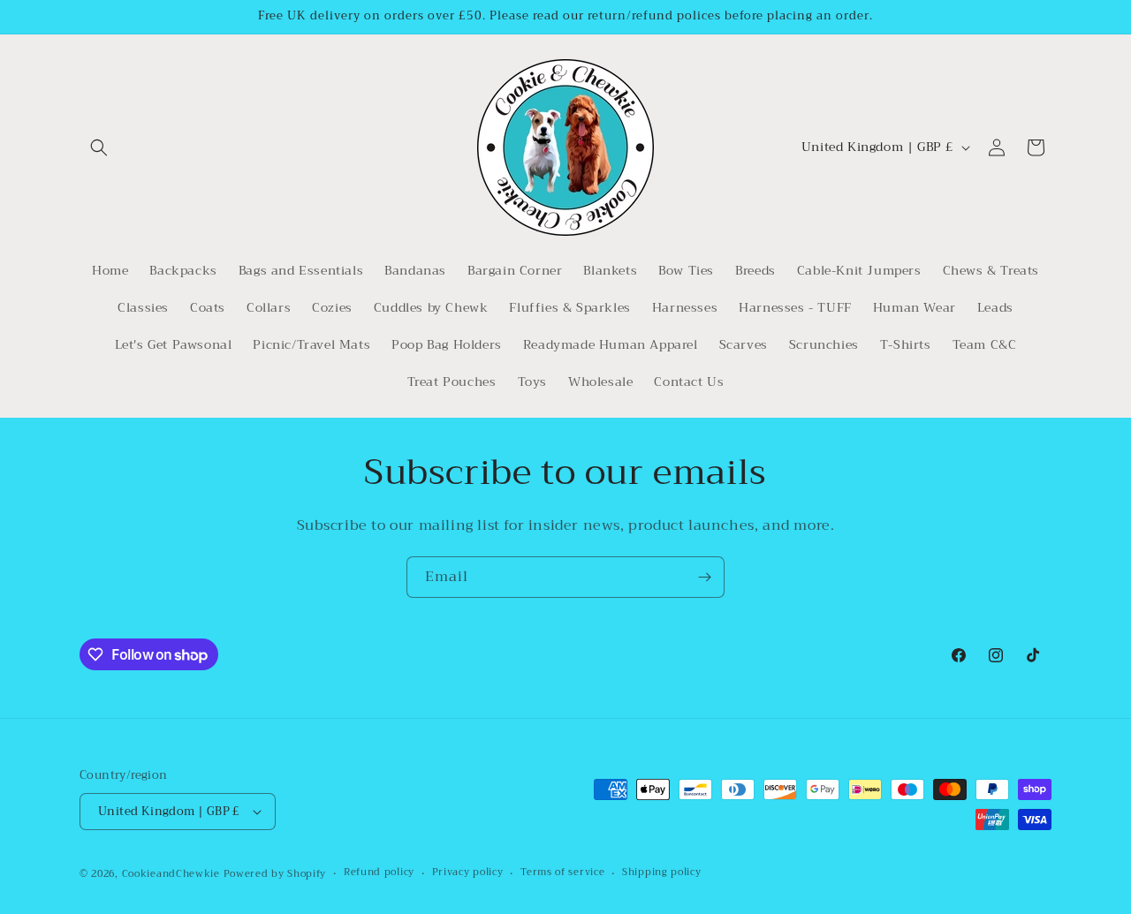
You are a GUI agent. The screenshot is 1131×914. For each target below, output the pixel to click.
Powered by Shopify (275, 873)
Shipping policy (662, 872)
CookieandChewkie (171, 873)
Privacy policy (468, 872)
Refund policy (379, 872)
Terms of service (562, 872)
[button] (99, 147)
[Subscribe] (704, 577)
